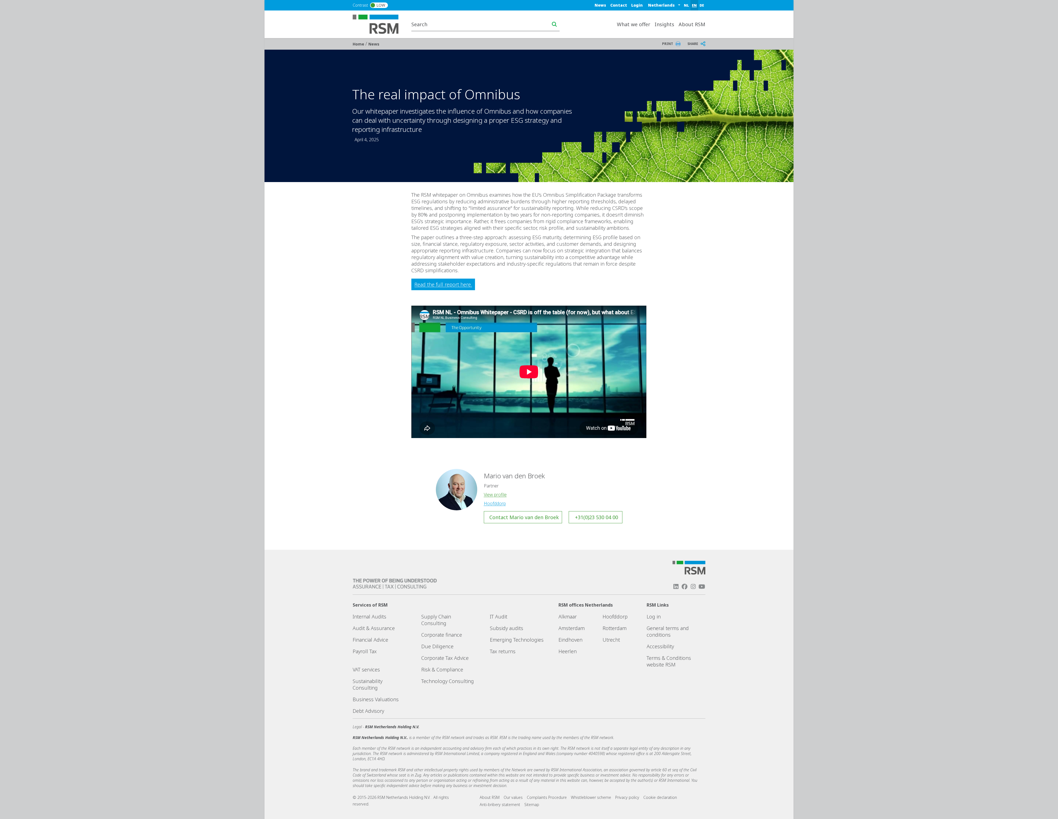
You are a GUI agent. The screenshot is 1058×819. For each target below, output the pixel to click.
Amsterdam (571, 628)
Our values (513, 797)
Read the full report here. (443, 284)
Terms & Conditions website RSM (669, 661)
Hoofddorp (495, 503)
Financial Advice (370, 639)
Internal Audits (369, 616)
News (600, 5)
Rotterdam (615, 628)
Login (637, 5)
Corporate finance (441, 634)
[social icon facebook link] (684, 586)
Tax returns (502, 651)
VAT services (366, 669)
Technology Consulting (447, 681)
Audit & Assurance (374, 628)
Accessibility (660, 646)
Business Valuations (376, 699)
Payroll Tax (365, 651)
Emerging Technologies (517, 639)
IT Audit (498, 616)
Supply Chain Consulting (436, 619)
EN (694, 5)
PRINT (667, 43)
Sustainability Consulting (367, 684)
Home (359, 44)
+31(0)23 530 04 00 (596, 517)
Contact (618, 5)
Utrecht (611, 639)
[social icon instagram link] (693, 586)
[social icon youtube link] (701, 586)
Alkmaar (567, 616)
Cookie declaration (660, 797)
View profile (495, 495)
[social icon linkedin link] (675, 586)
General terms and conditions (668, 631)
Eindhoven (570, 639)
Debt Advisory (368, 711)
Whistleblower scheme (591, 797)
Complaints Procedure (547, 797)
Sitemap (531, 804)
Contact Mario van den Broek (524, 517)
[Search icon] (554, 24)
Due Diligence (437, 646)
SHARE (692, 43)
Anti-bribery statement (500, 804)
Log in (654, 616)
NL (686, 5)
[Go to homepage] (379, 24)
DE (702, 5)
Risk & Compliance (442, 669)
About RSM (490, 797)
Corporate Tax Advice (445, 658)
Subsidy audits (506, 628)
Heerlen (567, 651)
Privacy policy (627, 797)
